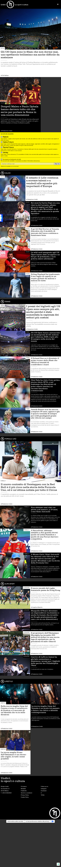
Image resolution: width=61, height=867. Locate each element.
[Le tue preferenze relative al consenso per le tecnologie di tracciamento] (58, 864)
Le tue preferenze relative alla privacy (37, 821)
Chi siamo (24, 786)
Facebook (43, 790)
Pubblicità (24, 790)
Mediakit (23, 788)
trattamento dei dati (15, 159)
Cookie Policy (25, 797)
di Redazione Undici (6, 130)
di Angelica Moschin (36, 607)
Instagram (44, 788)
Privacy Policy (25, 795)
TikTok (42, 795)
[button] (57, 4)
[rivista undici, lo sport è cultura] (14, 4)
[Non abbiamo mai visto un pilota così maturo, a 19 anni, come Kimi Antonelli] (30, 517)
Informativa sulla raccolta (15, 821)
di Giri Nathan (5, 75)
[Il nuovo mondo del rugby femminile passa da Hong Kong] (30, 597)
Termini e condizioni (26, 793)
